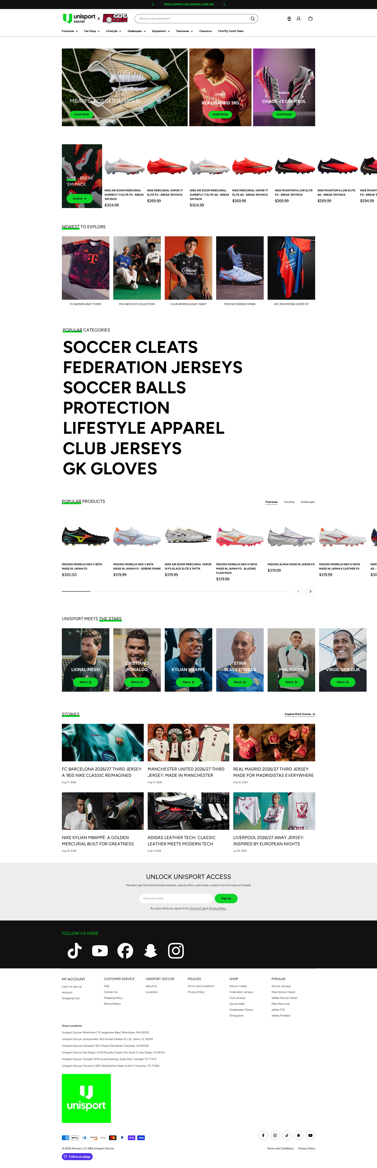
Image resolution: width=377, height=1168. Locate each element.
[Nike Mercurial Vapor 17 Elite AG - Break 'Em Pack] (252, 164)
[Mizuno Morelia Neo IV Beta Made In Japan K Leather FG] (343, 534)
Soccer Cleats (130, 347)
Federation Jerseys (153, 367)
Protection (116, 408)
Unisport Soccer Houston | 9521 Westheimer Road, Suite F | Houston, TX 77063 (110, 1066)
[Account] (298, 18)
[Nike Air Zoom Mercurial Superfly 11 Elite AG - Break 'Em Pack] (210, 164)
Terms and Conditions (280, 1148)
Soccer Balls (124, 387)
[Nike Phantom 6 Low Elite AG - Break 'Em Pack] (338, 164)
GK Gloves (110, 468)
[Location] (289, 18)
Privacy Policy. (217, 908)
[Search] (252, 18)
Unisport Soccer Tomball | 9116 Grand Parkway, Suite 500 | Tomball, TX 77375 (109, 1059)
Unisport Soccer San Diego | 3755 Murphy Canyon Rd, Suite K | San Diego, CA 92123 (113, 1052)
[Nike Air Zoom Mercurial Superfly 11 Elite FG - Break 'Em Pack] (124, 164)
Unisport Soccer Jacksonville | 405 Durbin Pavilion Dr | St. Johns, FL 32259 (107, 1039)
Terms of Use (198, 908)
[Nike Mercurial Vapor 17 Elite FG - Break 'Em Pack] (167, 164)
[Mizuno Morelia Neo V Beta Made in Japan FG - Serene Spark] (137, 534)
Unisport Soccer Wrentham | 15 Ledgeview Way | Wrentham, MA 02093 (105, 1032)
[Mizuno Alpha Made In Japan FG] (291, 534)
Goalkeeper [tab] (308, 502)
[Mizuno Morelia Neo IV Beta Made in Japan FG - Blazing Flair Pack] (240, 534)
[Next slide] (310, 591)
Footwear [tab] (271, 502)
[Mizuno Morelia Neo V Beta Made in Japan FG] (85, 534)
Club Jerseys (122, 448)
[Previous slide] (298, 591)
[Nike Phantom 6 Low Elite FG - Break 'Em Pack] (295, 164)
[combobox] (196, 18)
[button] (153, 4)
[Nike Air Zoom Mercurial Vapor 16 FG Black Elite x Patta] (188, 534)
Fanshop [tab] (289, 502)
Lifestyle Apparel (143, 428)
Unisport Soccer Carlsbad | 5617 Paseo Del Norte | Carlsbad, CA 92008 (105, 1045)
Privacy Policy (306, 1148)
